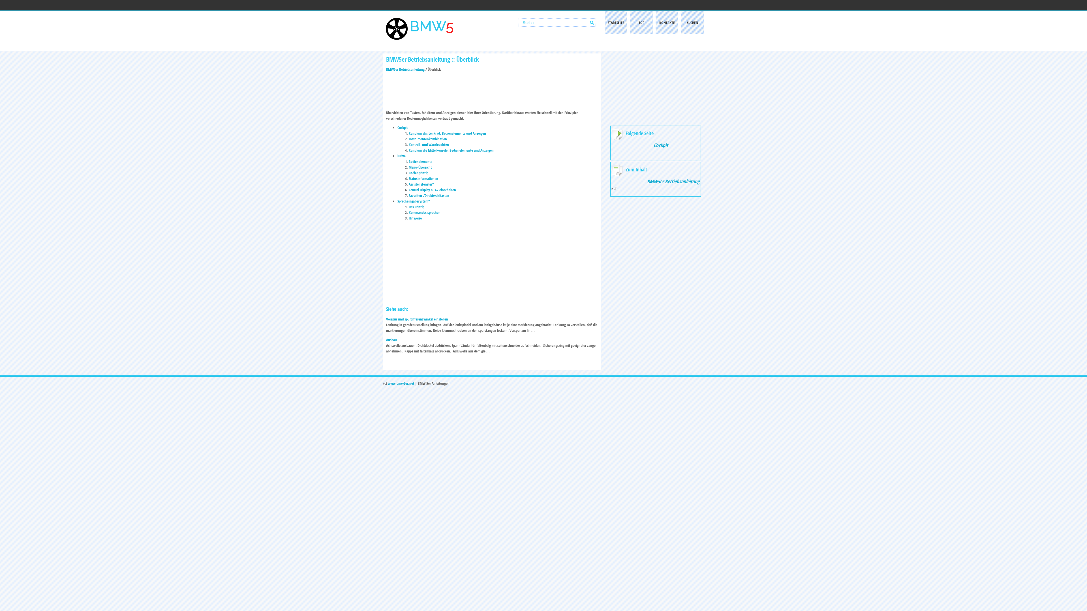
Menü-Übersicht (420, 167)
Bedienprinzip (418, 172)
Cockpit (402, 127)
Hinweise (415, 218)
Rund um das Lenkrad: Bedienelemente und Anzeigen (447, 133)
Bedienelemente (420, 161)
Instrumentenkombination (428, 138)
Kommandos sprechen (424, 212)
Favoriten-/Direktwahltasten (429, 195)
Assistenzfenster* (421, 184)
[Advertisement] (492, 89)
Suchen (692, 22)
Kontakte (667, 22)
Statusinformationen (423, 178)
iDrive (401, 155)
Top (641, 22)
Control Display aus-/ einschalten (432, 189)
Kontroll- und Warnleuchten (429, 144)
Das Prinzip (416, 206)
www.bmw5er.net (401, 383)
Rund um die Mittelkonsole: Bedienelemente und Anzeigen (451, 150)
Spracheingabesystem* (413, 201)
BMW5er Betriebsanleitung (405, 69)
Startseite (616, 22)
